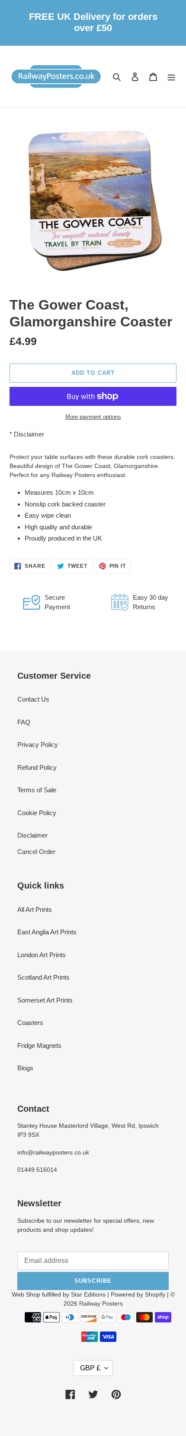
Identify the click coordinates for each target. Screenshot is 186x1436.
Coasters (30, 1022)
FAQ (23, 722)
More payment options (93, 417)
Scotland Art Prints (43, 977)
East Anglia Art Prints (47, 932)
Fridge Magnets (39, 1045)
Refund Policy (37, 767)
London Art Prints (41, 954)
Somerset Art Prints (45, 1000)
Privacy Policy (37, 744)
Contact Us (33, 699)
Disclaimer (29, 434)
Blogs (25, 1068)
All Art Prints (34, 909)
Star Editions (88, 1294)
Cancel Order (36, 851)
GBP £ (90, 1368)
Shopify (155, 1294)
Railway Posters (101, 1303)
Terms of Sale (36, 790)
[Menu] (171, 76)
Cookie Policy (36, 812)
